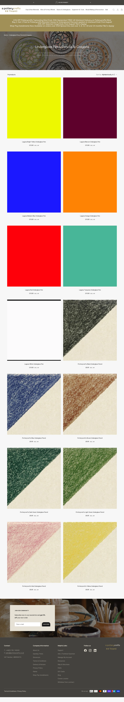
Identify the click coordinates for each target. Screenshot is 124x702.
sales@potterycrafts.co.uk (15, 653)
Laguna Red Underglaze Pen (34, 289)
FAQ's (60, 668)
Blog (59, 675)
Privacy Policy (38, 668)
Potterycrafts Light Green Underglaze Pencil (90, 512)
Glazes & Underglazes (64, 9)
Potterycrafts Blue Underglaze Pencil (34, 438)
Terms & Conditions (39, 660)
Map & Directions (63, 664)
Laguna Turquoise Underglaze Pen (90, 289)
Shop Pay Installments (40, 675)
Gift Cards (61, 671)
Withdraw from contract (66, 682)
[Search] (114, 9)
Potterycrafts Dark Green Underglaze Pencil (34, 512)
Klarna (35, 671)
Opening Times (38, 653)
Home (6, 35)
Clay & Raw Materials (32, 9)
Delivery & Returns (39, 664)
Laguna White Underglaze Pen (34, 364)
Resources (61, 660)
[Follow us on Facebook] (85, 650)
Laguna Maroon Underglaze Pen (90, 141)
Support (60, 650)
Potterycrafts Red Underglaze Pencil (34, 586)
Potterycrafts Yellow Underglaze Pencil (90, 586)
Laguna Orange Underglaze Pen (90, 215)
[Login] (118, 9)
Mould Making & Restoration (95, 9)
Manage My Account (65, 657)
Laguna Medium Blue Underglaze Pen (34, 215)
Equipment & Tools (78, 9)
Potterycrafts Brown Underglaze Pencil (90, 438)
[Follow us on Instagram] (90, 650)
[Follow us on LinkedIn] (95, 650)
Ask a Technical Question (66, 653)
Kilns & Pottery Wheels (47, 9)
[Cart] (122, 9)
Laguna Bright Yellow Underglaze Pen (34, 141)
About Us (36, 650)
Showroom (36, 657)
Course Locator (63, 678)
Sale (106, 9)
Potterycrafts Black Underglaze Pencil (90, 364)
